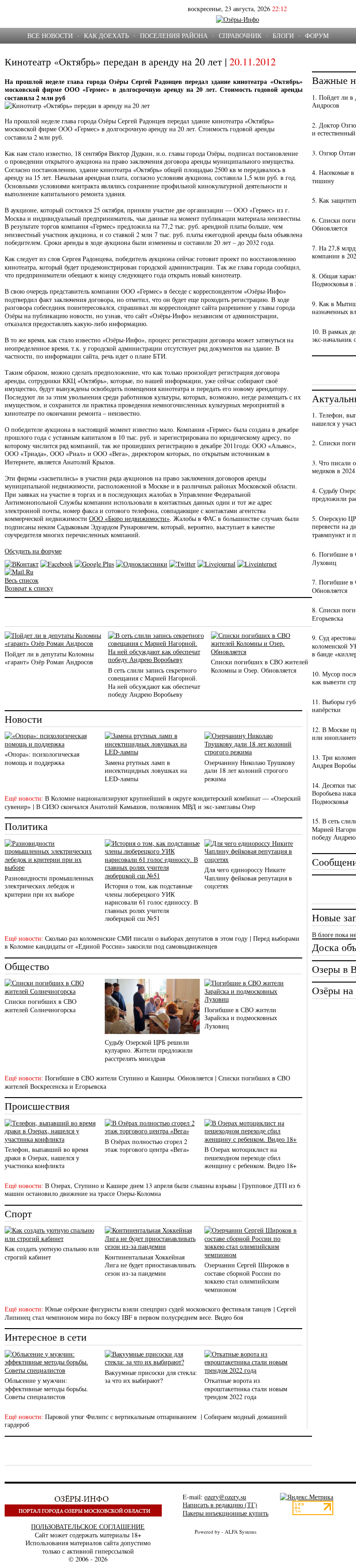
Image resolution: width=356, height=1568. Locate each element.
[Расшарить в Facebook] (56, 563)
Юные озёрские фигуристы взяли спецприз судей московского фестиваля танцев (158, 1309)
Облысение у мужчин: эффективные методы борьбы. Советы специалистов (46, 1388)
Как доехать (106, 35)
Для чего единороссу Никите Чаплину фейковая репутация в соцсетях (248, 877)
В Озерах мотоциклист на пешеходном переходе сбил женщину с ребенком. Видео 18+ (250, 1157)
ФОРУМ (317, 35)
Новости (23, 719)
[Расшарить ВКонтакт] (21, 563)
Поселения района (174, 35)
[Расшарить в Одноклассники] (141, 563)
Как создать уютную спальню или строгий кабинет (52, 1252)
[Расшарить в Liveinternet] (257, 563)
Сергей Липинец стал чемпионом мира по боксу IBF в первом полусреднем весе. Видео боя (150, 1313)
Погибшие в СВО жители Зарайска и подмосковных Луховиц (240, 1017)
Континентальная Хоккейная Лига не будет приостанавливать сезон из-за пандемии (150, 1265)
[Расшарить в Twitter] (182, 563)
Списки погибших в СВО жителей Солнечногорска (40, 1005)
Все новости (50, 35)
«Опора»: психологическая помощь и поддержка (42, 758)
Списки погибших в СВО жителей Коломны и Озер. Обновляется (259, 666)
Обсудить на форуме (33, 550)
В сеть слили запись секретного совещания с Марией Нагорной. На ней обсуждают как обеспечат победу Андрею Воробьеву (154, 682)
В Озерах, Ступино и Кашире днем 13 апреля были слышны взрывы (140, 1185)
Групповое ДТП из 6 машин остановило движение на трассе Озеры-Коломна (152, 1189)
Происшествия (37, 1105)
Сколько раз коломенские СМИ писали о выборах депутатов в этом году (146, 938)
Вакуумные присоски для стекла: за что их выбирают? (151, 1376)
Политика (26, 826)
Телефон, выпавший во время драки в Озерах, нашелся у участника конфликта (46, 1157)
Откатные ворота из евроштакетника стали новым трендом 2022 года (245, 1388)
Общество (27, 966)
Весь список (21, 580)
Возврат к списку (29, 588)
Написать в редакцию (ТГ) (220, 1504)
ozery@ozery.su (225, 1496)
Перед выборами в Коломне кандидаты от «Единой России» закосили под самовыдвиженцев (152, 942)
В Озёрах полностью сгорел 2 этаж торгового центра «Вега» (147, 1145)
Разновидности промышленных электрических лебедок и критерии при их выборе (49, 886)
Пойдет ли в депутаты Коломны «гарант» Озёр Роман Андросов (49, 658)
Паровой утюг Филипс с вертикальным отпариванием (121, 1416)
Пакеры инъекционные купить (225, 1513)
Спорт (18, 1213)
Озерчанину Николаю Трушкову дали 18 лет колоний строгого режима (249, 770)
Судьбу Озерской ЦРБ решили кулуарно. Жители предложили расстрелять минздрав (149, 1050)
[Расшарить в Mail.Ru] (19, 571)
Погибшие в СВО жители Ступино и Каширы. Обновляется (129, 1077)
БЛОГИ (283, 35)
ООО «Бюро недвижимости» (129, 518)
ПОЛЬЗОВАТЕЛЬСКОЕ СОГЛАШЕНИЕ (88, 1526)
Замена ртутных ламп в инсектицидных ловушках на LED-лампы (146, 770)
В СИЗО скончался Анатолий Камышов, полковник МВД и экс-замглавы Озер (145, 806)
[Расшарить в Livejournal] (216, 563)
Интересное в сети (46, 1336)
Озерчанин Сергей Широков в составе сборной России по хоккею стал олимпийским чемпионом (246, 1277)
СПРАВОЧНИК (240, 35)
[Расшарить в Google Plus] (94, 563)
